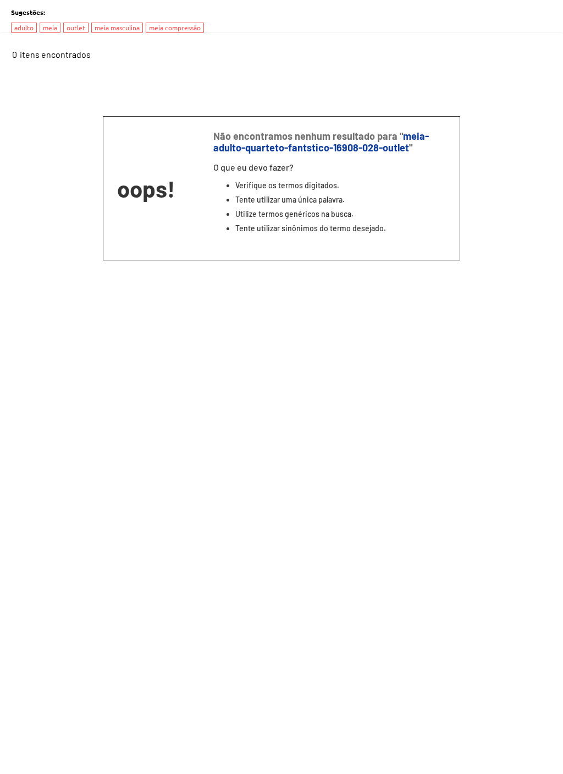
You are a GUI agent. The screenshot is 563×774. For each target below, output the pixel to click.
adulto (24, 27)
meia (50, 27)
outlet (76, 27)
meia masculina (117, 27)
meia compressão (175, 27)
